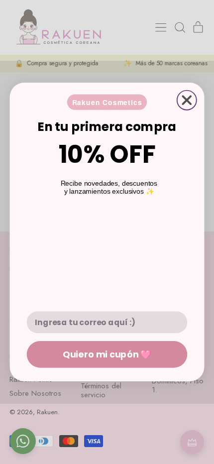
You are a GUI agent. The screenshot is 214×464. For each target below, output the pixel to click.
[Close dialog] (187, 100)
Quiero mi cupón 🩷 (107, 354)
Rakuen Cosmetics (107, 102)
